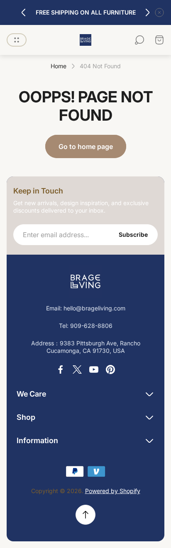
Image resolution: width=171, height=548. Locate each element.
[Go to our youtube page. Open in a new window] (94, 369)
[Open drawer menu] (17, 40)
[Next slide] (147, 12)
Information (37, 440)
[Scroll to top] (85, 515)
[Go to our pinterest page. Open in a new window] (110, 369)
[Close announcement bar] (159, 12)
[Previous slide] (24, 12)
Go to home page (86, 146)
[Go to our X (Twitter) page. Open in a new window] (77, 369)
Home (58, 65)
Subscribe (133, 234)
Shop (26, 417)
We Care (31, 393)
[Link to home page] (85, 281)
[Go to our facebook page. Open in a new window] (61, 369)
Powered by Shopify (112, 490)
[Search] (139, 40)
